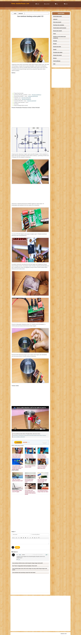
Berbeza (55, 58)
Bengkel (55, 43)
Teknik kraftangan (56, 61)
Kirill (20, 554)
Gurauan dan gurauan (57, 55)
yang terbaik (47, 3)
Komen (66, 3)
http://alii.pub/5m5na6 (33, 96)
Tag (57, 3)
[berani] (13, 537)
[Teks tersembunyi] (33, 537)
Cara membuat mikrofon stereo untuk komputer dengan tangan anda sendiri (27, 563)
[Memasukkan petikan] (35, 537)
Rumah (38, 3)
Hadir (54, 63)
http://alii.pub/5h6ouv (36, 94)
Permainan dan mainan (57, 52)
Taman (54, 33)
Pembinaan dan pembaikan (58, 25)
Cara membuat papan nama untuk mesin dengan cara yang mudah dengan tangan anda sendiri (29, 569)
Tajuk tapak (61, 13)
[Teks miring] (15, 537)
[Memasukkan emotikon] (28, 537)
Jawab (19, 559)
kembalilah (19, 442)
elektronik (55, 19)
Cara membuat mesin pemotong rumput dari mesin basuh (23, 572)
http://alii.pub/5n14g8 (26, 97)
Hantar (17, 547)
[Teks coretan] (19, 537)
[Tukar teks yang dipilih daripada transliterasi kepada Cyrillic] (37, 537)
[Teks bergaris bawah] (17, 537)
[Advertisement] (30, 26)
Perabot (54, 49)
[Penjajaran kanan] (25, 537)
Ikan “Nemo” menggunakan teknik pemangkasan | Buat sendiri (24, 565)
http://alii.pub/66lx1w (26, 99)
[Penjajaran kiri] (21, 537)
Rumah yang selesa (57, 46)
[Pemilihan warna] (30, 537)
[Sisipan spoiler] (39, 537)
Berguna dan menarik (57, 30)
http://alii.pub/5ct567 (31, 100)
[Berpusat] (23, 537)
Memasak (55, 40)
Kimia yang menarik (57, 22)
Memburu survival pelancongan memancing (59, 37)
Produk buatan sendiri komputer (59, 27)
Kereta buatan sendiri (57, 16)
